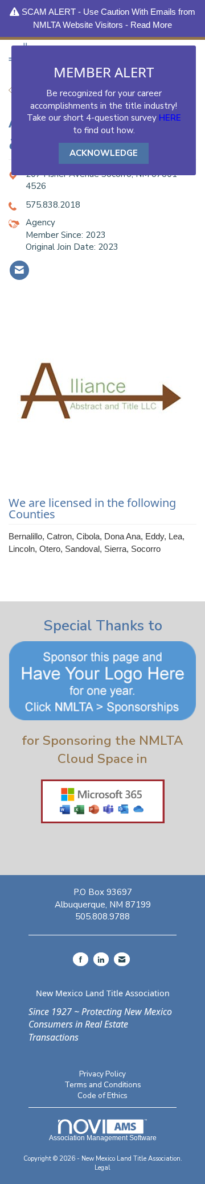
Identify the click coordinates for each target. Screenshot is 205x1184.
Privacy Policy (102, 1074)
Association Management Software (103, 1138)
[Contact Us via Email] (122, 959)
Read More (151, 25)
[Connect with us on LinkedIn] (101, 959)
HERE (170, 117)
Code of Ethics (102, 1095)
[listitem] (19, 270)
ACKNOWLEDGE (103, 153)
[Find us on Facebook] (80, 959)
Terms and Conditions (102, 1084)
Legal (102, 1168)
